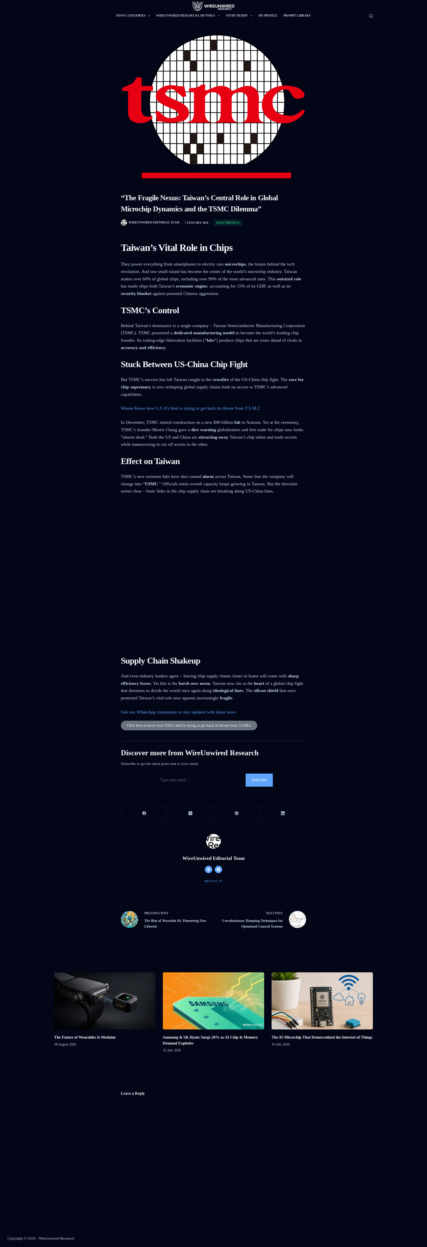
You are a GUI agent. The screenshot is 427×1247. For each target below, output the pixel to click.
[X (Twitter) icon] (218, 869)
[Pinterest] (237, 813)
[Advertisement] (213, 537)
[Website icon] (208, 869)
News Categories (131, 15)
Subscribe (259, 780)
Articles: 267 (213, 881)
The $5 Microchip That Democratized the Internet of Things (322, 1037)
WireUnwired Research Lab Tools (185, 15)
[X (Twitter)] (190, 813)
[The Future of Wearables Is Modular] (104, 1000)
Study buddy (237, 15)
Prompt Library (297, 15)
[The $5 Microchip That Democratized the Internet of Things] (322, 1000)
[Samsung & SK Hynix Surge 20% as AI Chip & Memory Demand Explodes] (213, 1000)
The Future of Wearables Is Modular (85, 1037)
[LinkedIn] (283, 813)
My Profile (267, 15)
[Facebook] (144, 813)
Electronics (228, 222)
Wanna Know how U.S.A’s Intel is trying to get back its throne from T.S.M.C (190, 408)
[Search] (371, 16)
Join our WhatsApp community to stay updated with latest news (179, 712)
